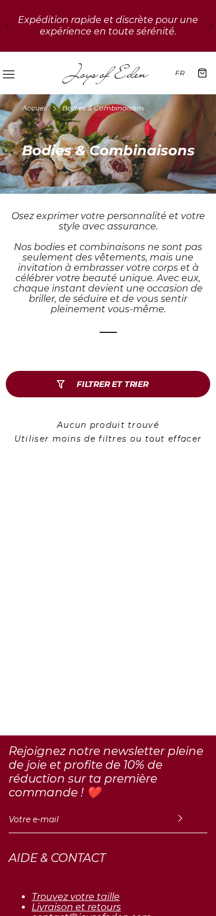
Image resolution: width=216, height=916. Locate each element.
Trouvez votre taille (76, 897)
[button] (6, 26)
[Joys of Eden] (105, 73)
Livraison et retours (76, 907)
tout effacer (173, 439)
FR (180, 72)
